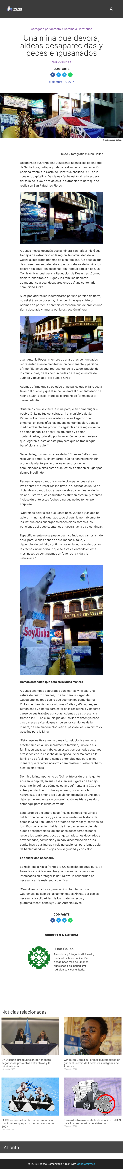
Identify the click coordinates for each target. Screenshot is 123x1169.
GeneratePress (86, 1163)
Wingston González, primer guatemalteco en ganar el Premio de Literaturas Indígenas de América (92, 1063)
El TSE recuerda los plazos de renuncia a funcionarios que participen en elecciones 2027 (28, 1123)
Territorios (85, 29)
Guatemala (69, 29)
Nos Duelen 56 (61, 61)
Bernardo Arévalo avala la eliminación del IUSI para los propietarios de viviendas (93, 1122)
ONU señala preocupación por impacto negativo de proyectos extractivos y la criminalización (26, 1063)
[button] (102, 9)
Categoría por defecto (46, 29)
